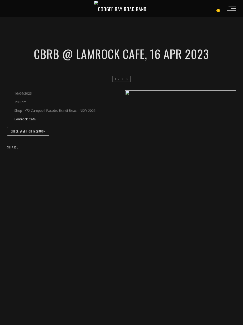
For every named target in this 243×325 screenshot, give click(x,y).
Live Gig (121, 79)
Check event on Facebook (28, 131)
